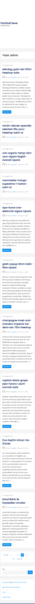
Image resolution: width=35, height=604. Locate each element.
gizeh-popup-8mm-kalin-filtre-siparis (17, 265)
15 (18, 555)
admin (15, 77)
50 (13, 559)
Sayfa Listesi (6, 597)
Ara (3, 569)
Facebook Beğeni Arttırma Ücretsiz (14, 582)
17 (26, 555)
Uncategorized (7, 65)
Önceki (6, 555)
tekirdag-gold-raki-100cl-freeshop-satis (17, 71)
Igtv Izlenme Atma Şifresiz (11, 587)
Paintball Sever (9, 23)
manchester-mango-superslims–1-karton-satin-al (14, 184)
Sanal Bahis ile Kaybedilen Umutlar (13, 501)
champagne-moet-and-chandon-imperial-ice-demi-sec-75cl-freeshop (16, 324)
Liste (4, 592)
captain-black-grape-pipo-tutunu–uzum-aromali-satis (15, 384)
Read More (7, 112)
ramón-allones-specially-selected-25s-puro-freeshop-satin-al (17, 129)
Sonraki (19, 559)
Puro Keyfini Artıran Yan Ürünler (15, 442)
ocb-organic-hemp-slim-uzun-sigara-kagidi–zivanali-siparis (17, 156)
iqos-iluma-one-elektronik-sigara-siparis (16, 209)
